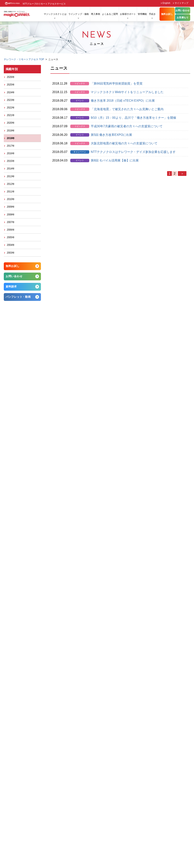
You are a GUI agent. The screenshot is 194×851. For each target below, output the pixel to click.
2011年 (11, 191)
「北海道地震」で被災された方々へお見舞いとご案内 (127, 109)
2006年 (11, 229)
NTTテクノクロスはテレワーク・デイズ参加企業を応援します (133, 151)
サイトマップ (181, 3)
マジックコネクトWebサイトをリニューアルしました (127, 92)
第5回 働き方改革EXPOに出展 (111, 134)
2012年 (11, 184)
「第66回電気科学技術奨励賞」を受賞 (116, 83)
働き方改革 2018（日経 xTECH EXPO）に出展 (123, 100)
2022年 (11, 107)
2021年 (11, 115)
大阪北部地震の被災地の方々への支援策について (124, 143)
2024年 (11, 92)
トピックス (79, 83)
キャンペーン (80, 152)
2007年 (11, 222)
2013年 (11, 176)
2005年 (11, 237)
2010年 (11, 199)
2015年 (11, 161)
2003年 (11, 252)
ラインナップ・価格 (78, 14)
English (166, 3)
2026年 (11, 77)
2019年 (11, 130)
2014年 (11, 168)
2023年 (11, 100)
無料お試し (167, 14)
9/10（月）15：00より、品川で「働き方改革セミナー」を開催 (133, 117)
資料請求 (11, 286)
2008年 (11, 214)
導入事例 (95, 14)
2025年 (11, 84)
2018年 (11, 138)
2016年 (11, 153)
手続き (152, 14)
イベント (80, 100)
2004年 (11, 245)
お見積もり (183, 17)
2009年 (11, 206)
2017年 (11, 145)
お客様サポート (128, 14)
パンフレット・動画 (18, 296)
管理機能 (142, 14)
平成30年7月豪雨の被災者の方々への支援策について (127, 126)
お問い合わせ (182, 10)
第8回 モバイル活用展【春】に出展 (115, 160)
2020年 (11, 122)
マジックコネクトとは (55, 14)
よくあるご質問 (110, 14)
